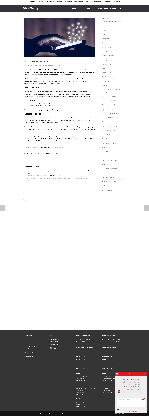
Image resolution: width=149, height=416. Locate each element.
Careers (113, 8)
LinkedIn (47, 153)
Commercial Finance (109, 43)
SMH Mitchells (106, 152)
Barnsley (32, 1)
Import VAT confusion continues (37, 175)
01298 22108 (41, 3)
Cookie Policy (53, 413)
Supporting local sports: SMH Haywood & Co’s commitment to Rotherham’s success (54, 171)
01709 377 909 (97, 3)
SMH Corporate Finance (110, 126)
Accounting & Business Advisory (112, 21)
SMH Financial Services (109, 130)
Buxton (41, 1)
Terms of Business (70, 413)
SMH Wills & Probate (109, 181)
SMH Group (106, 134)
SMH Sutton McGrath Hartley (111, 173)
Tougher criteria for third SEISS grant (39, 183)
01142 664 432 (107, 3)
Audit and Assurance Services (31, 341)
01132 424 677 (81, 394)
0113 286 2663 (78, 3)
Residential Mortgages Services (32, 350)
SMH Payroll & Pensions (110, 156)
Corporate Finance (108, 47)
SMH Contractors (107, 117)
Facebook (29, 153)
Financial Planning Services (31, 346)
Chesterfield (50, 1)
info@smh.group (29, 356)
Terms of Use (60, 413)
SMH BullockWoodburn (110, 105)
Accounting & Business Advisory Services (34, 339)
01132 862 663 (107, 356)
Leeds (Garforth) (78, 1)
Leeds (88, 1)
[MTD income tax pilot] (59, 37)
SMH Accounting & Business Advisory (47, 65)
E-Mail (55, 153)
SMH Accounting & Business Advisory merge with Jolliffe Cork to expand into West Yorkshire (57, 178)
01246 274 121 (107, 392)
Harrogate (59, 1)
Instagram (55, 344)
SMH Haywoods (107, 139)
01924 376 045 (116, 3)
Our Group (98, 8)
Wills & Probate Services (30, 352)
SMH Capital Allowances (110, 109)
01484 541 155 (68, 3)
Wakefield (116, 1)
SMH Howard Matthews (110, 143)
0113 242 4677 (88, 3)
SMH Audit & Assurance (109, 96)
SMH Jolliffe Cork (107, 147)
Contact (122, 8)
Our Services (73, 8)
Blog (106, 8)
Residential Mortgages (109, 77)
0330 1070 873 (81, 344)
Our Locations (86, 8)
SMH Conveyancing (108, 122)
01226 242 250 (32, 3)
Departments (106, 51)
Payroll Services (107, 73)
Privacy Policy (44, 413)
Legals (38, 413)
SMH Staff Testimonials (109, 169)
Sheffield (107, 1)
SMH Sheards (106, 164)
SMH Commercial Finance (110, 113)
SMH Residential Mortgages (111, 160)
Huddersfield (68, 1)
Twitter (38, 153)
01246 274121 (50, 3)
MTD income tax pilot (36, 61)
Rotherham (97, 1)
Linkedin (55, 341)
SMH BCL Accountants (109, 100)
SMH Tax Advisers (108, 177)
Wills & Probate (107, 190)
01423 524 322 (59, 3)
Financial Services (108, 55)
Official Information (29, 413)
